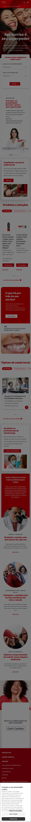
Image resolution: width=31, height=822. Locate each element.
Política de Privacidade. (15, 810)
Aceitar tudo (13, 819)
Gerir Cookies (13, 814)
